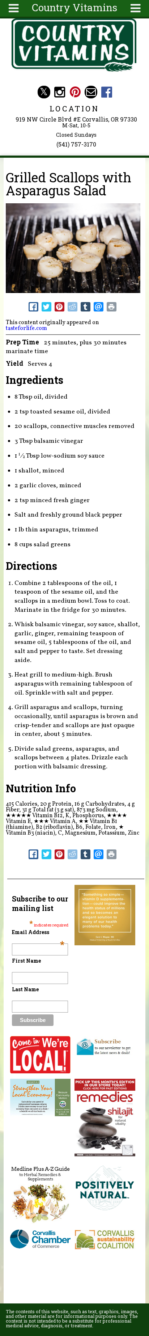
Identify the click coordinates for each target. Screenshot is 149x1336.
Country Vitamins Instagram (59, 92)
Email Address (38, 932)
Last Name (25, 989)
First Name (26, 960)
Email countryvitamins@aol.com (91, 92)
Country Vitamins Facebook (106, 92)
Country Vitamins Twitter (44, 92)
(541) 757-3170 (76, 144)
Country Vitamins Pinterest (75, 92)
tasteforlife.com (26, 328)
